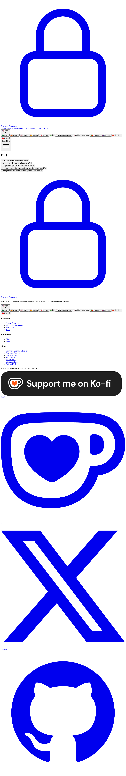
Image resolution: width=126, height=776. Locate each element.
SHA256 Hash (11, 362)
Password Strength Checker (16, 351)
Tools (42, 128)
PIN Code (36, 128)
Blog (46, 128)
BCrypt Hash (11, 364)
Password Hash (12, 355)
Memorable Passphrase (23, 128)
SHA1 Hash (11, 360)
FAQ (8, 341)
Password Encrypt (13, 353)
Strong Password (7, 128)
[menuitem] (5, 135)
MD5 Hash (10, 357)
